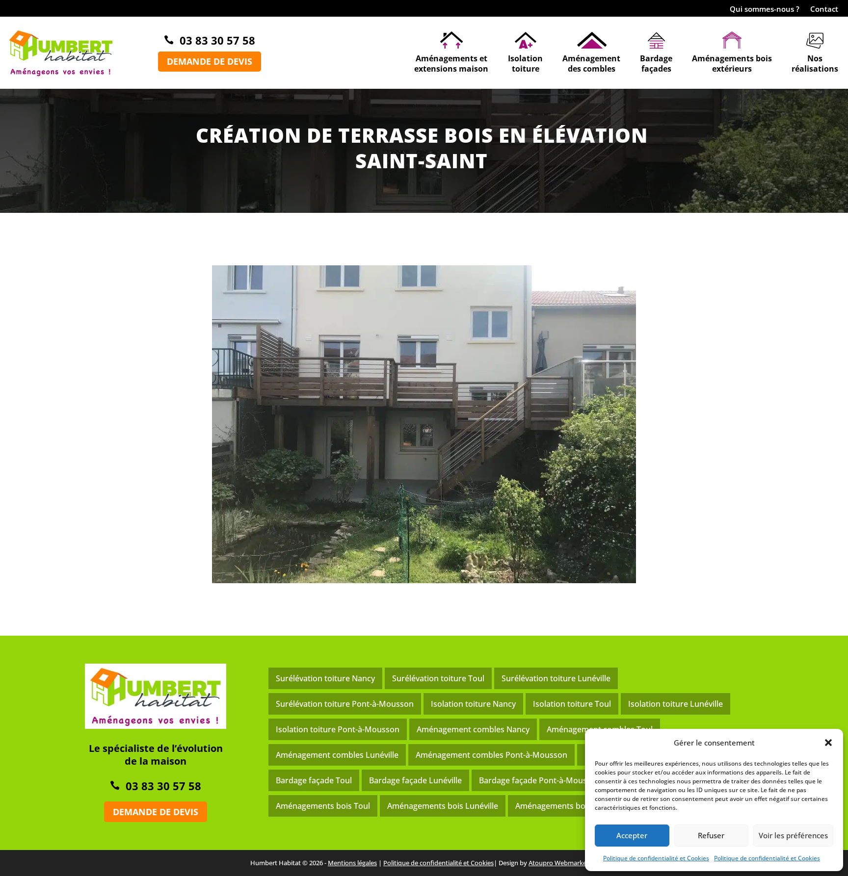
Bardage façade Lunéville (415, 780)
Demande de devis (209, 61)
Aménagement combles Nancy (473, 729)
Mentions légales (352, 862)
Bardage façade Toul (314, 780)
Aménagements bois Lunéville (442, 805)
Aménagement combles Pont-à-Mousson (491, 754)
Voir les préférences (793, 835)
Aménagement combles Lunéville (337, 754)
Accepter (631, 835)
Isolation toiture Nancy (473, 703)
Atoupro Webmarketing (563, 862)
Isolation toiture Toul (572, 703)
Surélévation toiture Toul (438, 678)
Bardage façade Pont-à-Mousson (540, 780)
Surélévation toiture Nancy (325, 678)
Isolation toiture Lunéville (675, 703)
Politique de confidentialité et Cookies (656, 858)
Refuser (711, 835)
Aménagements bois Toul (323, 805)
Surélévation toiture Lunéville (556, 678)
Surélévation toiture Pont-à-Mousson (345, 703)
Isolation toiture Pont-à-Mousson (337, 729)
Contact (824, 9)
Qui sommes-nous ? (764, 9)
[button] (828, 742)
